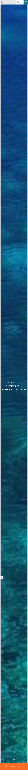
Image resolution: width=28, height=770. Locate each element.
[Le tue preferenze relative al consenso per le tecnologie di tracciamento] (1, 577)
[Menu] (25, 2)
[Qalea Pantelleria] (2, 2)
